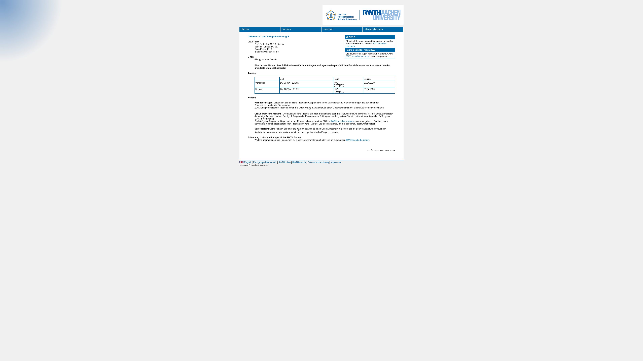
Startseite (245, 29)
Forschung (328, 29)
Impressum (336, 162)
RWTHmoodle (299, 162)
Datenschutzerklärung (318, 162)
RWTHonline (284, 162)
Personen (286, 29)
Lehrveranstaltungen (373, 29)
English (247, 162)
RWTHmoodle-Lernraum (357, 56)
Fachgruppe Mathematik (265, 162)
